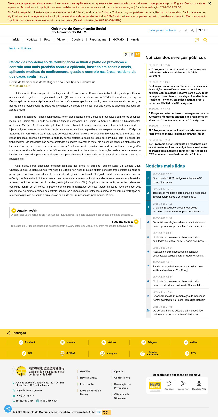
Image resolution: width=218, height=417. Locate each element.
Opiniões (119, 371)
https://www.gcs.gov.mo (29, 390)
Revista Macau (88, 377)
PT (137, 54)
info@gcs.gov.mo (26, 395)
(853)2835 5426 (49, 400)
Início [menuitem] (16, 39)
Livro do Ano (87, 384)
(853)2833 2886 (25, 400)
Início (12, 48)
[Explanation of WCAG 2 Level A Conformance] (103, 412)
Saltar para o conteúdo (162, 30)
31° (205, 30)
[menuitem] (32, 39)
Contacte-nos (122, 377)
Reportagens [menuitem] (97, 39)
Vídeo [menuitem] (61, 39)
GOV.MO (85, 371)
